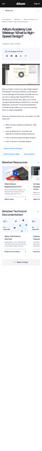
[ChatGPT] (7, 56)
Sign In (37, 3)
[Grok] (25, 56)
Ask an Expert (29, 154)
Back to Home (22, 262)
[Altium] (21, 4)
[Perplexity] (11, 56)
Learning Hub (6, 19)
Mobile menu (3, 3)
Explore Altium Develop (13, 148)
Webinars (9, 10)
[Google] (21, 56)
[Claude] (16, 56)
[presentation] (38, 162)
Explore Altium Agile (11, 154)
